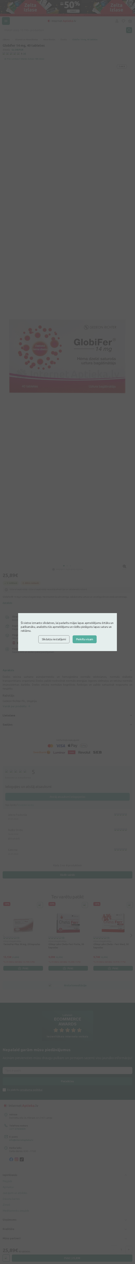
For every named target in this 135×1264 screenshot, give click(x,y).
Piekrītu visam (84, 639)
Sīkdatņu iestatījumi (54, 639)
